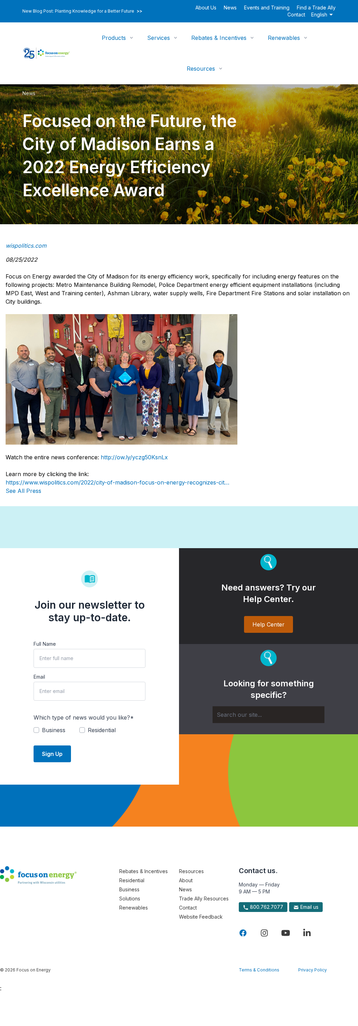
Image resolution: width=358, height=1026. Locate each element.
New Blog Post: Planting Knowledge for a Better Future (82, 11)
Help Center (268, 624)
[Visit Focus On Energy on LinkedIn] (307, 933)
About (186, 880)
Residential (131, 880)
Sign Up (52, 753)
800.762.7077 (266, 907)
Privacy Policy (312, 969)
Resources (201, 68)
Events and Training (266, 7)
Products (114, 37)
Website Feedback (201, 917)
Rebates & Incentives (218, 37)
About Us (205, 7)
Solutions (129, 898)
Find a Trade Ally (316, 7)
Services (158, 37)
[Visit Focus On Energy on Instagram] (264, 933)
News (230, 7)
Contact (296, 14)
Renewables (284, 37)
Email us (308, 907)
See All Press (23, 490)
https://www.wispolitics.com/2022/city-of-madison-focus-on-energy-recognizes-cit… (117, 482)
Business (129, 889)
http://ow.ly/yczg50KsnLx (134, 457)
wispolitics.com (26, 245)
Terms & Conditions (259, 969)
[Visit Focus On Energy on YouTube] (285, 933)
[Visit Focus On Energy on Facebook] (243, 933)
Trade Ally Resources (204, 898)
